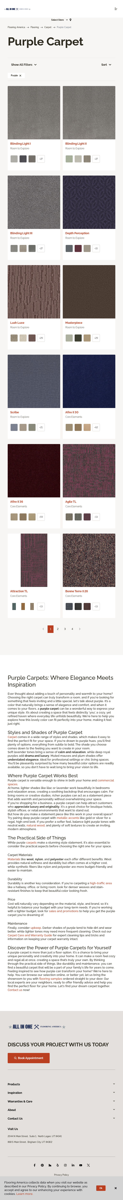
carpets (31, 842)
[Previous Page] (43, 629)
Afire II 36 (16, 501)
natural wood (36, 825)
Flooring (35, 27)
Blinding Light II (76, 143)
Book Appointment (30, 1058)
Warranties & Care (20, 1101)
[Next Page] (80, 629)
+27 (41, 159)
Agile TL (70, 501)
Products (14, 1084)
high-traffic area (101, 883)
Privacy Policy (61, 1175)
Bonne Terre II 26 (76, 591)
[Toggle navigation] (116, 9)
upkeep (36, 927)
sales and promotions (63, 911)
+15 (96, 248)
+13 (96, 517)
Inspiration (15, 1092)
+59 (41, 517)
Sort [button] (104, 64)
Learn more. (24, 1194)
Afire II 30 (71, 412)
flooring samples (50, 978)
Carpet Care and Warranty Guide (30, 935)
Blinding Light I (20, 143)
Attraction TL (19, 591)
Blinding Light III (21, 233)
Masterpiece (73, 322)
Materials (14, 859)
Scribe (14, 412)
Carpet (47, 27)
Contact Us (15, 1118)
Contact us (15, 990)
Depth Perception (77, 233)
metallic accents (68, 818)
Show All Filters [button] (21, 64)
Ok (100, 1188)
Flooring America (16, 27)
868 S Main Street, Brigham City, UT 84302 (30, 1142)
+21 (41, 427)
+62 (96, 427)
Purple (14, 75)
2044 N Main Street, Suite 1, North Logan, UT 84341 (35, 1136)
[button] (59, 19)
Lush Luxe (17, 322)
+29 (41, 338)
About (12, 1110)
